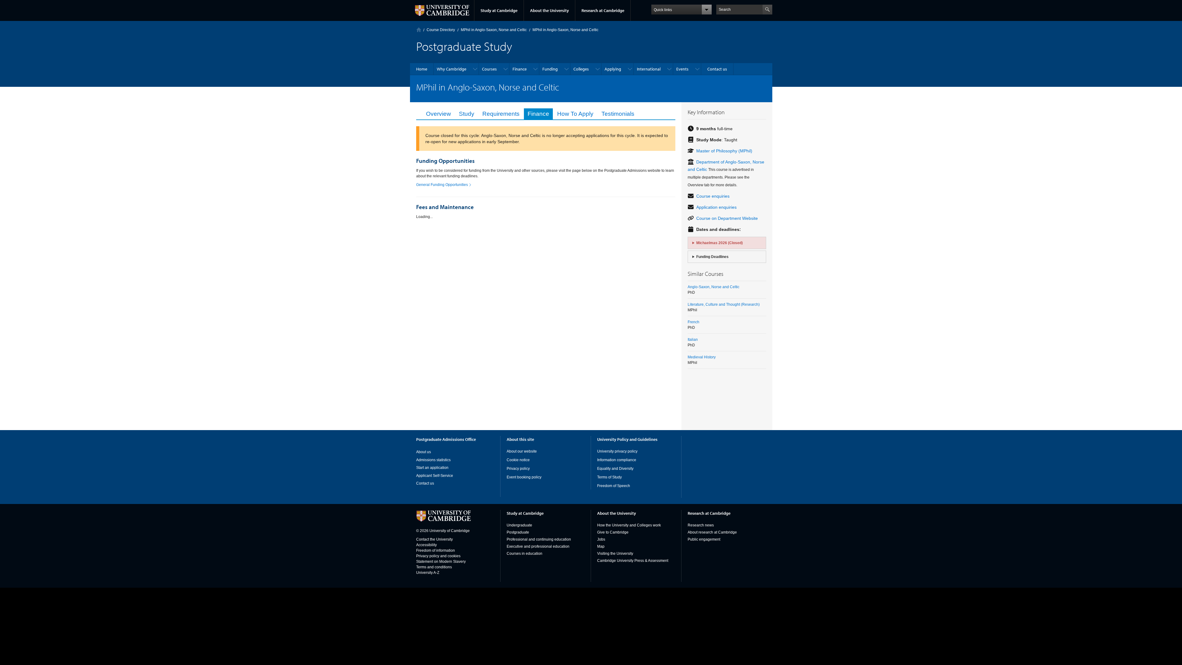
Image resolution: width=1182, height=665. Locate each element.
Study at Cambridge (498, 10)
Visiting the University (615, 553)
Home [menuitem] (421, 69)
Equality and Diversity (615, 468)
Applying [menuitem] (613, 69)
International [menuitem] (649, 69)
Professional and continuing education (539, 539)
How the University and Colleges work (629, 525)
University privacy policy (617, 451)
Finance (538, 114)
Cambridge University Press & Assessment (632, 560)
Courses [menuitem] (489, 69)
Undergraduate (519, 525)
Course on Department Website (727, 218)
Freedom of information (435, 550)
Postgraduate (518, 532)
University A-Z (427, 572)
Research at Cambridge (602, 10)
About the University (549, 10)
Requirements (501, 114)
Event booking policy (524, 477)
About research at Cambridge (712, 532)
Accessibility (426, 545)
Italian (693, 339)
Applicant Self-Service (434, 476)
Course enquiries (713, 196)
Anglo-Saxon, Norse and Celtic (713, 287)
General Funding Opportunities (442, 185)
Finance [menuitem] (520, 69)
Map (601, 546)
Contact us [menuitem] (717, 69)
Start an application (432, 467)
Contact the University (434, 539)
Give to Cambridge (613, 532)
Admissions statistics (433, 460)
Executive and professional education (538, 546)
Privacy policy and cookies (438, 556)
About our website (522, 451)
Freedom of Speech (613, 486)
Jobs (601, 539)
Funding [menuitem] (550, 69)
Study (466, 114)
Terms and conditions (434, 567)
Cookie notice (518, 460)
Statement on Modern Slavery (441, 561)
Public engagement (704, 539)
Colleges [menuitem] (581, 69)
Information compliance (616, 460)
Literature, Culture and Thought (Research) (724, 304)
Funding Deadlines (712, 257)
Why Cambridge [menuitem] (451, 69)
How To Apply (575, 114)
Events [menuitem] (682, 69)
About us (423, 452)
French (693, 322)
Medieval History (702, 357)
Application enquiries (716, 207)
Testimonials (617, 114)
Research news (701, 525)
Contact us (425, 483)
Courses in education (524, 553)
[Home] (418, 29)
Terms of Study (609, 477)
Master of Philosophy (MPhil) (724, 150)
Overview (438, 114)
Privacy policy (518, 468)
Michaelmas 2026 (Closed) (719, 243)
